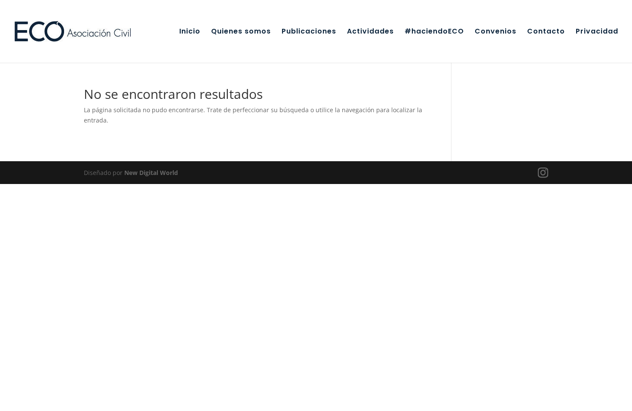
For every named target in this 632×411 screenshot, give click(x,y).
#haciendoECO (434, 32)
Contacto (546, 32)
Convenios (495, 32)
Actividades (370, 32)
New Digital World (151, 173)
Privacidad (597, 32)
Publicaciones (309, 32)
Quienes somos (241, 32)
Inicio (189, 32)
